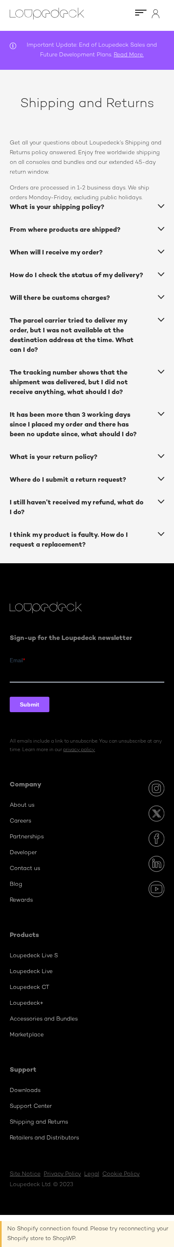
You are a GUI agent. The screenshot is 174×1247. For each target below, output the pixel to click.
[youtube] (156, 889)
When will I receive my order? (56, 253)
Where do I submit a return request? (68, 480)
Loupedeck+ (27, 1003)
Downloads (25, 1091)
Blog (16, 884)
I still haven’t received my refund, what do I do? (77, 508)
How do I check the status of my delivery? (76, 275)
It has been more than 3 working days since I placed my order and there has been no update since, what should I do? (73, 425)
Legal (91, 1174)
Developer (23, 853)
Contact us (25, 869)
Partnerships (27, 837)
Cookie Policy (121, 1174)
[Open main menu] (140, 15)
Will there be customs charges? (60, 298)
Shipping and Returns (39, 1122)
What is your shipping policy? (57, 207)
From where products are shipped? (65, 230)
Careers (20, 821)
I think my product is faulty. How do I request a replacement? (69, 540)
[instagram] (156, 788)
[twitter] (156, 813)
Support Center (31, 1106)
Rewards (21, 900)
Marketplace (27, 1035)
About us (22, 805)
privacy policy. (79, 750)
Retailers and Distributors (44, 1138)
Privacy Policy (62, 1174)
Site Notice (25, 1174)
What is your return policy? (54, 457)
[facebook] (156, 839)
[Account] (155, 17)
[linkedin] (156, 864)
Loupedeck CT (29, 987)
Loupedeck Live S (34, 956)
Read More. (129, 55)
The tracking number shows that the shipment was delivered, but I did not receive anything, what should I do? (69, 383)
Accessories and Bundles (44, 1019)
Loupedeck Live (31, 972)
